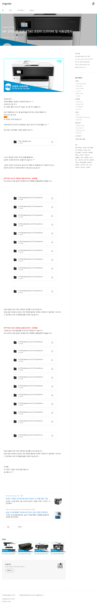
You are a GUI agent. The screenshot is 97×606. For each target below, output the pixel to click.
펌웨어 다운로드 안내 (80, 67)
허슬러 (76, 155)
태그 (10, 10)
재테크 (77, 115)
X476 (91, 157)
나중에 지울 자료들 (80, 139)
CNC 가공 (78, 109)
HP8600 (89, 162)
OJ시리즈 (78, 91)
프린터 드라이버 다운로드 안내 (82, 64)
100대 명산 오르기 (80, 130)
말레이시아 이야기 (80, 125)
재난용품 (90, 152)
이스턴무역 (84, 152)
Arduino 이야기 (80, 104)
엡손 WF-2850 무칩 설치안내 (82, 62)
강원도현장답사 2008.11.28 (83, 117)
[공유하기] (11, 527)
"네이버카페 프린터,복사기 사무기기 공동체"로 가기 (31, 595)
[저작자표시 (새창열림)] (24, 527)
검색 (88, 3)
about (32, 10)
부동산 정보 (79, 120)
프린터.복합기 (79, 86)
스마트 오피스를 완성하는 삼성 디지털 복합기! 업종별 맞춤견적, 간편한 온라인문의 (27, 516)
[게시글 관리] (13, 527)
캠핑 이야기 (79, 133)
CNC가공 (82, 165)
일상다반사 (78, 123)
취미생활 (77, 99)
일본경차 (92, 160)
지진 (87, 165)
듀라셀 (84, 147)
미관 (89, 150)
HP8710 (87, 155)
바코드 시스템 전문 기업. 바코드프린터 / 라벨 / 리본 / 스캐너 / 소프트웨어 (28, 502)
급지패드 (88, 167)
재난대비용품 (83, 162)
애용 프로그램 (79, 93)
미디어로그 (21, 10)
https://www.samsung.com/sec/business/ (18, 509)
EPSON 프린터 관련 (81, 83)
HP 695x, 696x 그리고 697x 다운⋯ (84, 59)
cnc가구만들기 (78, 150)
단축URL (78, 96)
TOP (93, 595)
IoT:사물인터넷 (79, 106)
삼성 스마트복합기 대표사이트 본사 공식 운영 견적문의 (27, 512)
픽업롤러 (77, 157)
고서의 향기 (78, 136)
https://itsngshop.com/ (13, 496)
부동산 (77, 112)
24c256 (82, 167)
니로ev (77, 162)
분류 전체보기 (78, 78)
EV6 (76, 160)
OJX (90, 165)
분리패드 (77, 165)
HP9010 (81, 155)
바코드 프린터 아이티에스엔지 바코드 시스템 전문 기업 (27, 499)
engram (6, 3)
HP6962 (80, 160)
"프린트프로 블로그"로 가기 (8, 595)
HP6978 (86, 160)
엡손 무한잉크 (78, 147)
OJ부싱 (85, 150)
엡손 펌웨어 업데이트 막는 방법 (82, 56)
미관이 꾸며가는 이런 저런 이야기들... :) (15, 566)
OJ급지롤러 (78, 152)
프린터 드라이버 (80, 88)
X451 (81, 157)
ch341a (77, 167)
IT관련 (77, 81)
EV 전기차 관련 (79, 128)
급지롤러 (86, 157)
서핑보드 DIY (79, 101)
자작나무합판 (90, 147)
